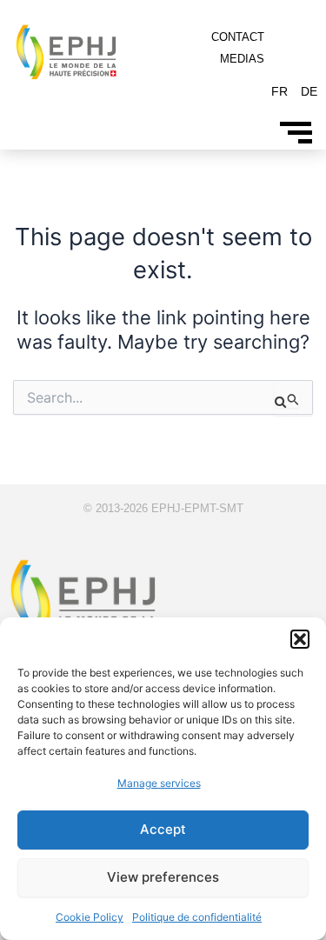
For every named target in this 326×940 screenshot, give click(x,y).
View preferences (163, 877)
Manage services (159, 783)
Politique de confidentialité (197, 916)
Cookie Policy (89, 916)
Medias (242, 58)
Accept (163, 829)
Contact (237, 36)
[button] (300, 639)
